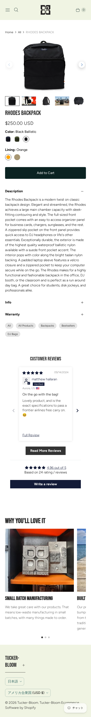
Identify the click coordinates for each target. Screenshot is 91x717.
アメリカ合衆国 (26, 693)
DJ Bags (13, 334)
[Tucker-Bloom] (45, 10)
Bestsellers (68, 325)
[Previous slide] (13, 410)
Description (14, 191)
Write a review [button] (45, 484)
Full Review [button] (30, 435)
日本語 (13, 681)
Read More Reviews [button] (45, 451)
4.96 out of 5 (56, 468)
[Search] (16, 10)
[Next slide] (77, 410)
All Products (25, 325)
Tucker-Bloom (27, 703)
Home (9, 32)
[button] (82, 65)
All (19, 32)
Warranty (12, 314)
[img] (32, 373)
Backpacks (47, 325)
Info (8, 302)
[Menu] (7, 10)
